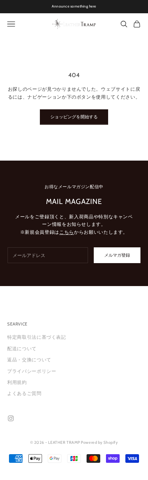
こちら (66, 232)
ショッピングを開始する (74, 116)
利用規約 (17, 382)
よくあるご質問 (24, 393)
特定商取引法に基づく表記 (36, 337)
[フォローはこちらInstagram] (10, 418)
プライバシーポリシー (31, 371)
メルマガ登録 (117, 255)
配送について (22, 348)
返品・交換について (29, 359)
